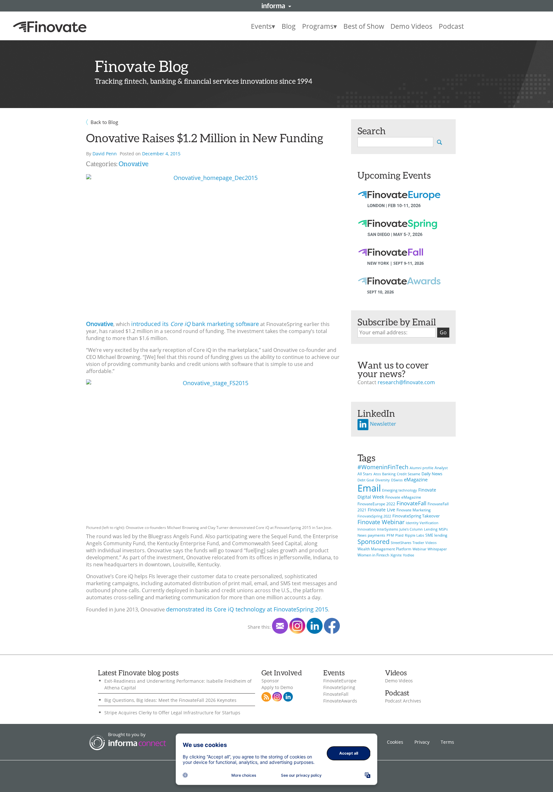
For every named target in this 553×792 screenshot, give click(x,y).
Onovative (133, 163)
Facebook (332, 626)
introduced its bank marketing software (195, 324)
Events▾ (263, 26)
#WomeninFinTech (382, 467)
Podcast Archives (403, 701)
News (361, 535)
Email (369, 488)
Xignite (396, 555)
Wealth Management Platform (384, 549)
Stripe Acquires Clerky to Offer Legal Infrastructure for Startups (172, 713)
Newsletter (382, 423)
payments (376, 535)
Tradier (418, 542)
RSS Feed (266, 697)
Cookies (395, 742)
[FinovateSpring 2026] (399, 233)
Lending (430, 529)
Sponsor (270, 681)
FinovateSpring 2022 (374, 516)
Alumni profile (421, 468)
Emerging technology (399, 490)
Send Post (280, 626)
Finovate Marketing (414, 510)
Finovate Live (381, 510)
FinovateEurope (340, 681)
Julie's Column (411, 529)
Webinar (419, 549)
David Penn (104, 154)
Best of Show (363, 26)
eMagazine (416, 479)
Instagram (277, 697)
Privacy (421, 742)
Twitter (297, 626)
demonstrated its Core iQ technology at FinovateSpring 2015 (247, 609)
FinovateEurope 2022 (376, 503)
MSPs (443, 529)
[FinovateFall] (399, 262)
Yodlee (408, 555)
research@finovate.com (406, 382)
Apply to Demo (277, 687)
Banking (389, 474)
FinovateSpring (339, 687)
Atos (377, 474)
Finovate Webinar (381, 522)
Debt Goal (365, 480)
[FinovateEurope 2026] (399, 204)
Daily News (431, 474)
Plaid (399, 535)
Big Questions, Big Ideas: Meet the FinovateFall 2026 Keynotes (170, 700)
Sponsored (373, 541)
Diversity (382, 480)
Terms (447, 742)
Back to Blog (104, 122)
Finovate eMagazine (403, 497)
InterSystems (387, 529)
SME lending (436, 535)
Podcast (451, 26)
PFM (390, 535)
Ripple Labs (414, 535)
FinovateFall (411, 503)
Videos (431, 542)
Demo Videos (411, 26)
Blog (289, 26)
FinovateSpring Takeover (416, 516)
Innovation (366, 529)
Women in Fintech (373, 555)
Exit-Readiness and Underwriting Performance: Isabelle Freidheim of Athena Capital (178, 684)
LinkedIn (315, 626)
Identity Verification (422, 523)
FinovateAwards (340, 701)
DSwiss (397, 480)
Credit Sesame (408, 474)
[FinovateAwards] (399, 290)
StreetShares (401, 542)
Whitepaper (437, 549)
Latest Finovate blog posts (138, 672)
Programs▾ (319, 26)
